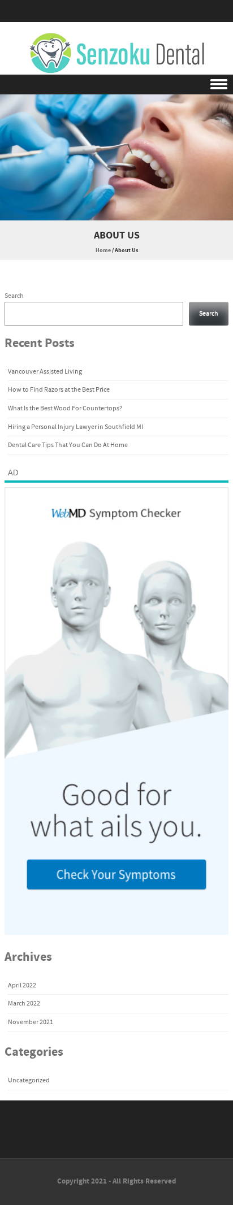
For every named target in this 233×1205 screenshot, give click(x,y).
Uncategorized (29, 1080)
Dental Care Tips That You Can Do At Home (68, 445)
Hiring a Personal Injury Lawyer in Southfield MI (75, 427)
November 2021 (30, 1022)
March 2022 (24, 1003)
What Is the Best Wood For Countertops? (65, 408)
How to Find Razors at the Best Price (59, 389)
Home (103, 250)
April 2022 (22, 985)
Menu (116, 84)
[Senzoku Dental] (116, 54)
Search (14, 296)
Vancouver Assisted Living (45, 371)
